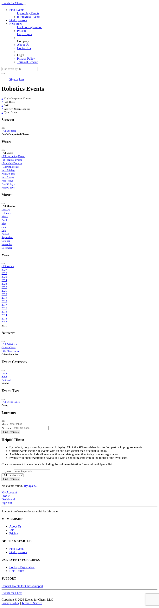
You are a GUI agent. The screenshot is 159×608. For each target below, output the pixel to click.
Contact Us (24, 48)
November (7, 244)
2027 (4, 269)
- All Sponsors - (9, 130)
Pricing (21, 30)
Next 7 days (8, 177)
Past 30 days (8, 184)
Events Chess (12, 593)
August (5, 233)
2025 (4, 276)
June (4, 226)
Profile (6, 496)
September (7, 237)
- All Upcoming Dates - (13, 156)
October (6, 240)
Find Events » (11, 432)
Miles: (5, 423)
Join (21, 79)
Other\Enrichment (11, 350)
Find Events (16, 9)
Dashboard (8, 499)
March (5, 216)
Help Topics (24, 34)
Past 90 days (8, 187)
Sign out (7, 502)
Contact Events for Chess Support (22, 586)
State (4, 376)
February (6, 213)
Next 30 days (8, 173)
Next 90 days (8, 170)
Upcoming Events (28, 13)
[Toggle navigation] (24, 4)
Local (5, 373)
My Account (9, 492)
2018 (4, 301)
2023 (4, 283)
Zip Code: (7, 427)
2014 (4, 315)
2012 (4, 322)
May (4, 223)
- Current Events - (11, 166)
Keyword (7, 471)
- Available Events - (12, 163)
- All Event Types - (11, 401)
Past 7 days (7, 180)
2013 (4, 318)
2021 (4, 290)
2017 (4, 304)
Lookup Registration (29, 27)
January (6, 209)
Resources (15, 23)
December (7, 247)
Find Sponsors (18, 20)
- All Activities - (10, 344)
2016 (4, 308)
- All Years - (8, 266)
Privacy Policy (26, 58)
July (4, 230)
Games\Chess (9, 347)
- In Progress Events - (12, 159)
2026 (4, 273)
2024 (4, 280)
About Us (23, 44)
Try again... (30, 485)
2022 (4, 287)
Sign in (13, 79)
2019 (4, 297)
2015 (4, 311)
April (4, 219)
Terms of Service (27, 62)
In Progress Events (28, 16)
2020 (4, 294)
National (6, 380)
